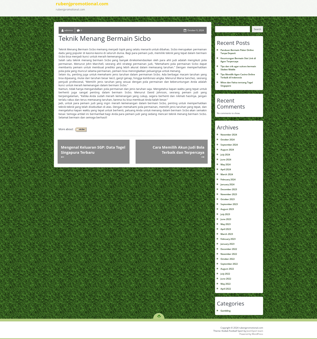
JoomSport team (255, 330)
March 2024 (227, 174)
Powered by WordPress (251, 334)
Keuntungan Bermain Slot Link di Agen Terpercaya (238, 60)
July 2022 (225, 273)
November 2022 (229, 254)
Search (218, 23)
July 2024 (225, 154)
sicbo (82, 129)
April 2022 (226, 288)
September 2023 (229, 204)
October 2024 (228, 139)
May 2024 (226, 164)
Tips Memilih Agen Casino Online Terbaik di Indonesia (238, 76)
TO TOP (159, 315)
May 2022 (226, 283)
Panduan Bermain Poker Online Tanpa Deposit (237, 52)
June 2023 (226, 219)
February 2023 (228, 239)
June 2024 (226, 159)
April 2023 (226, 229)
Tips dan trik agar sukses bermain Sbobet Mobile (238, 68)
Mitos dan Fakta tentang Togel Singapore (237, 84)
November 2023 (229, 194)
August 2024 (227, 149)
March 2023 (227, 234)
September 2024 (229, 144)
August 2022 (227, 268)
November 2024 (229, 134)
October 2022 (228, 258)
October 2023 (228, 199)
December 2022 (229, 249)
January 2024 (227, 184)
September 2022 (229, 263)
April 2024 (226, 169)
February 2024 (228, 179)
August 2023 (227, 209)
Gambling (226, 310)
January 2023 (227, 243)
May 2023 (226, 224)
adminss (68, 30)
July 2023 (225, 214)
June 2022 (226, 278)
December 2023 (229, 189)
